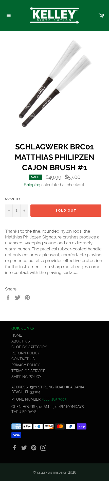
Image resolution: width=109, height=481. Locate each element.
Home (16, 335)
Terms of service (28, 371)
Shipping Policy (26, 377)
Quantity (12, 199)
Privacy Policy (25, 365)
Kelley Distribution (52, 472)
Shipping (32, 184)
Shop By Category (29, 347)
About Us (20, 341)
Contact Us (23, 359)
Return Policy (25, 353)
